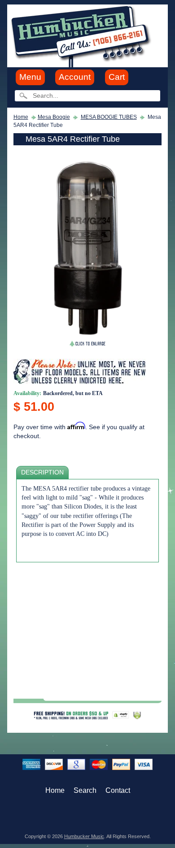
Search (85, 790)
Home (20, 117)
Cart (117, 77)
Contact (117, 790)
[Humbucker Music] (82, 35)
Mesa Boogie (54, 117)
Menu (30, 77)
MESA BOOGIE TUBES (109, 117)
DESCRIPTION (42, 472)
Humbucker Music (84, 836)
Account (75, 77)
